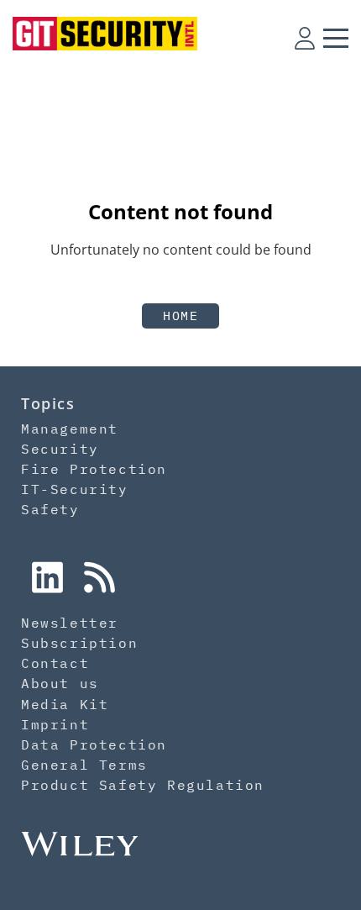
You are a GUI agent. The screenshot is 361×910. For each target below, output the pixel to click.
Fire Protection (94, 468)
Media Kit (64, 704)
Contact (55, 663)
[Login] (305, 37)
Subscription (79, 642)
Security (60, 448)
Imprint (55, 724)
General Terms (84, 764)
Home (180, 315)
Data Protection (94, 744)
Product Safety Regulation (142, 784)
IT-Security (74, 489)
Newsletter (69, 622)
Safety (50, 509)
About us (60, 683)
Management (69, 428)
